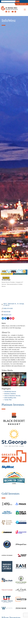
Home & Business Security (12, 395)
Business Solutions (10, 393)
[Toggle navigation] (25, 9)
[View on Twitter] (8, 319)
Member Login (23, 4)
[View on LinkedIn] (3, 319)
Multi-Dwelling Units (10, 397)
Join (18, 4)
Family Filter (8, 399)
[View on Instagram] (10, 319)
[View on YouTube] (13, 319)
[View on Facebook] (5, 319)
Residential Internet (10, 391)
